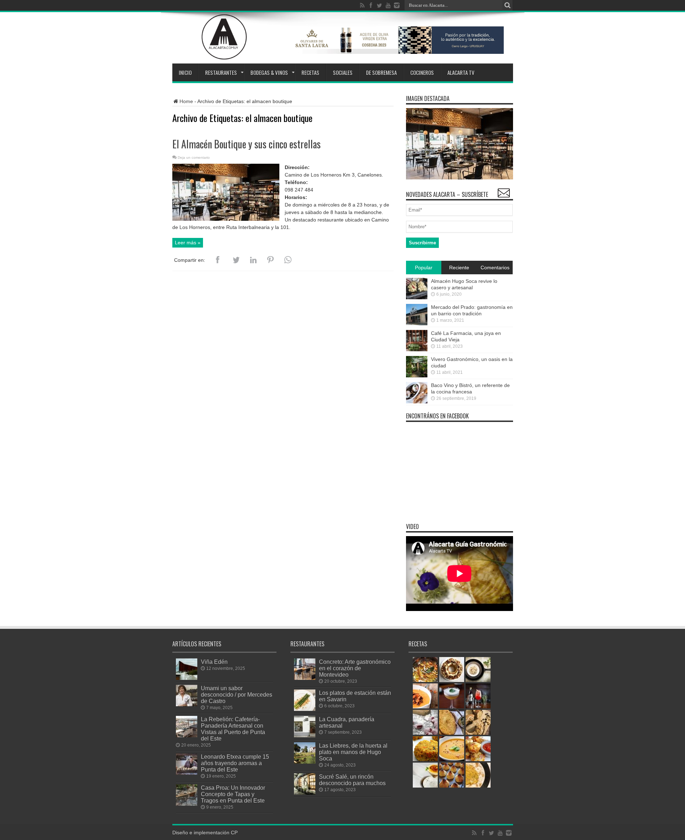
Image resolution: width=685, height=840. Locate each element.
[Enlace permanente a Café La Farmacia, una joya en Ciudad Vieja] (416, 349)
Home (186, 101)
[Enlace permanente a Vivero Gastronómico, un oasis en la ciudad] (416, 375)
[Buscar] (507, 5)
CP (234, 832)
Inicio (185, 72)
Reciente (459, 267)
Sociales (342, 72)
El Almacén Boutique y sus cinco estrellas (246, 144)
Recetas (310, 72)
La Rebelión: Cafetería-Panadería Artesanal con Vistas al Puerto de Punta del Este (233, 729)
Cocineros (422, 72)
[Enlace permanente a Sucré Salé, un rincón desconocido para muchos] (304, 793)
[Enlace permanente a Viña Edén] (186, 678)
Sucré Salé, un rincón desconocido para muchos (352, 779)
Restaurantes (221, 72)
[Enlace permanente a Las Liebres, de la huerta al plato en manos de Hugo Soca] (304, 762)
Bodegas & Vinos (269, 72)
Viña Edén (214, 661)
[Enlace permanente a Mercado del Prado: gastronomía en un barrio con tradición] (416, 323)
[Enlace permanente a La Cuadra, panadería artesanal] (304, 735)
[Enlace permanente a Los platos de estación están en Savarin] (304, 709)
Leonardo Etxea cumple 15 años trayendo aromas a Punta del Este (235, 763)
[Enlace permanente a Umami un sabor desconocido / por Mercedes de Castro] (186, 704)
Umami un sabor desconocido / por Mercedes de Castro (236, 694)
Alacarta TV (461, 72)
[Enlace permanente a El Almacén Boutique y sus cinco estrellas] (225, 219)
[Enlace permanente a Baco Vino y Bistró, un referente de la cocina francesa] (416, 401)
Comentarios (495, 267)
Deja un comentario (194, 157)
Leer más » (188, 242)
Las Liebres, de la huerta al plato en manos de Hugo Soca (353, 752)
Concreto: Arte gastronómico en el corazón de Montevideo (355, 668)
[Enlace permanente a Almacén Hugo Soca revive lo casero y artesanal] (416, 297)
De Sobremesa (381, 72)
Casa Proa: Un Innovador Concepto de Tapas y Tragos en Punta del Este (233, 794)
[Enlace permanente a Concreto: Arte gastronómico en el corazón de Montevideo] (304, 678)
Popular (423, 267)
